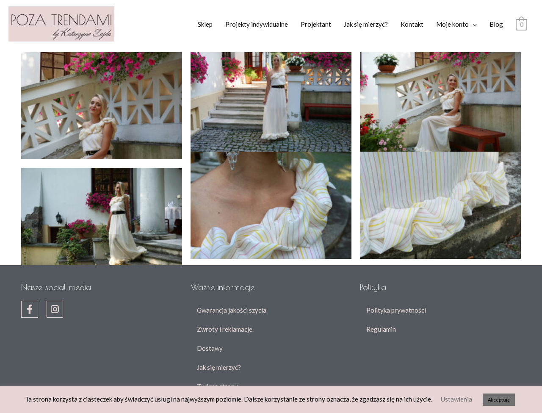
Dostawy (210, 348)
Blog (496, 24)
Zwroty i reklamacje (224, 329)
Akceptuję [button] (499, 399)
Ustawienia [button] (456, 399)
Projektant (316, 24)
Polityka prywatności (396, 310)
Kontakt (412, 24)
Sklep (205, 24)
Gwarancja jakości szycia (231, 310)
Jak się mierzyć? (366, 24)
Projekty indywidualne (256, 24)
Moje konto (452, 24)
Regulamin (381, 329)
